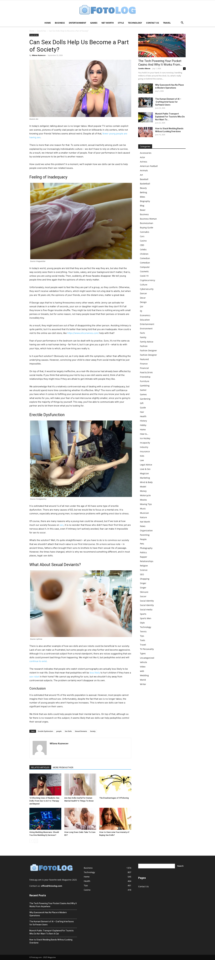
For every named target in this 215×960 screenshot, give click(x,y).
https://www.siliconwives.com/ (83, 333)
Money (143, 491)
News (142, 526)
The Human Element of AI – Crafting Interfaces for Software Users (168, 102)
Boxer (143, 210)
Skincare (144, 592)
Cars (142, 236)
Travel (167, 22)
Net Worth (108, 22)
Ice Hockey (145, 438)
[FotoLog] (107, 10)
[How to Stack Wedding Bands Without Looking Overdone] (145, 132)
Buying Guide (146, 227)
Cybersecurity (146, 289)
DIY (141, 306)
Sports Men (145, 618)
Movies (143, 499)
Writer (143, 684)
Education (145, 319)
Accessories (145, 152)
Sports (143, 614)
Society (93, 731)
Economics (145, 315)
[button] (182, 23)
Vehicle (143, 662)
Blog (142, 205)
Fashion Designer (148, 350)
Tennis (143, 631)
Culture (143, 284)
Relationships (146, 561)
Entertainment (77, 22)
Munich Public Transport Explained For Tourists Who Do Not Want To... (170, 117)
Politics (143, 552)
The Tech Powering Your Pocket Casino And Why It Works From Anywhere (53, 905)
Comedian (145, 258)
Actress (143, 161)
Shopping (144, 578)
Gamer (143, 390)
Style (121, 22)
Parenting (144, 534)
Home (47, 22)
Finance (144, 363)
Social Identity (147, 600)
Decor (143, 297)
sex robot (34, 676)
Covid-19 (144, 275)
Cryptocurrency (147, 280)
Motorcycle (145, 495)
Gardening (145, 398)
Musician (144, 513)
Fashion (144, 346)
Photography (146, 548)
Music (143, 508)
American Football (149, 166)
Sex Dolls (68, 731)
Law (142, 460)
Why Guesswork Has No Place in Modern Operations (48, 914)
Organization (146, 530)
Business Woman (148, 218)
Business (60, 22)
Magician (144, 473)
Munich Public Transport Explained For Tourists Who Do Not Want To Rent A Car (51, 932)
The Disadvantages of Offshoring (114, 798)
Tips (142, 635)
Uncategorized (147, 657)
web (142, 671)
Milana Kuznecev (38, 55)
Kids (142, 455)
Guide (143, 407)
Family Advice (146, 341)
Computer (145, 267)
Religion (144, 565)
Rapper (143, 556)
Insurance (145, 451)
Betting (143, 192)
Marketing (145, 477)
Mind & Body (146, 482)
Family (143, 337)
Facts (142, 333)
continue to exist (38, 661)
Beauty (143, 188)
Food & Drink (146, 372)
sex (61, 525)
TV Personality (147, 649)
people (59, 731)
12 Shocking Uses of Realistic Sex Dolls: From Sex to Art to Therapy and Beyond (44, 801)
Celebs (143, 249)
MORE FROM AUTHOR (63, 767)
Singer (143, 583)
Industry (144, 447)
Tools (142, 640)
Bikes (142, 196)
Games (93, 22)
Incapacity (145, 442)
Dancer (143, 293)
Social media (146, 609)
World (143, 679)
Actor (142, 157)
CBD (142, 245)
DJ (141, 311)
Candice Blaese (144, 68)
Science (143, 570)
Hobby (143, 425)
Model (143, 486)
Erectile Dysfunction (45, 731)
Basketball (145, 183)
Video (142, 666)
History (143, 420)
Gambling (144, 385)
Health (143, 416)
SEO (142, 574)
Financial (144, 368)
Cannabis (144, 232)
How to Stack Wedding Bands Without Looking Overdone (50, 941)
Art (141, 174)
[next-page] (36, 841)
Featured (144, 359)
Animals (144, 170)
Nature (143, 517)
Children (144, 253)
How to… (144, 434)
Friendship (145, 376)
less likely (95, 672)
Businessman (146, 223)
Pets (142, 543)
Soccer (143, 596)
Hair (142, 412)
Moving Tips (146, 504)
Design (143, 302)
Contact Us (152, 22)
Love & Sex (41, 31)
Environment (146, 328)
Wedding (144, 675)
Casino (143, 240)
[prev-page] (31, 841)
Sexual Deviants (81, 731)
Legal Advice (146, 464)
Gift (141, 403)
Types (143, 653)
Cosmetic (144, 271)
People (143, 539)
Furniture (144, 381)
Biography (145, 201)
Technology (135, 22)
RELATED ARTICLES (40, 767)
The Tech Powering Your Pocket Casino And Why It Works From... (160, 62)
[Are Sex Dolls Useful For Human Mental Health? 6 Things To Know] (80, 784)
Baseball (144, 179)
